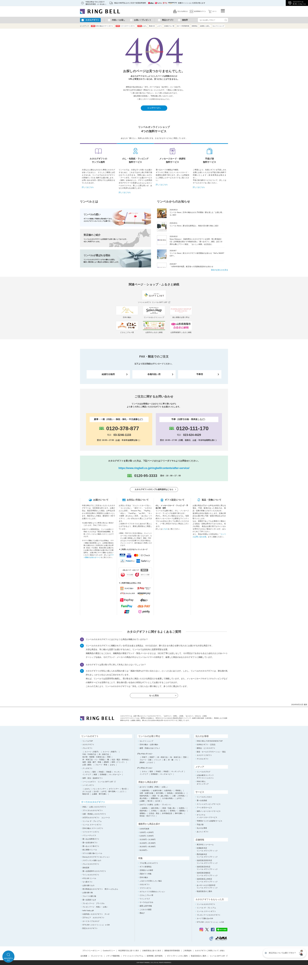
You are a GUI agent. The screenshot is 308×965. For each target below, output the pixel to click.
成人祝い (163, 811)
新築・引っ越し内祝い (160, 796)
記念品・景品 (154, 813)
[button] (301, 953)
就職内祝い (155, 798)
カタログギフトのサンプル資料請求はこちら (154, 489)
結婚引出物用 (108, 374)
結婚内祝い (146, 790)
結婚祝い (145, 808)
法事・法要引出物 (146, 793)
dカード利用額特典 (183, 26)
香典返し (178, 790)
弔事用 (199, 374)
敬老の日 (152, 26)
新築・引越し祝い (169, 808)
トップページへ (154, 108)
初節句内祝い (145, 796)
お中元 (179, 798)
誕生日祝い (155, 808)
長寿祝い (173, 811)
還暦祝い (182, 811)
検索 (225, 20)
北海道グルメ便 (169, 26)
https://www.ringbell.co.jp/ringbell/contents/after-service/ (154, 468)
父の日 (157, 801)
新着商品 (195, 26)
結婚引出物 (157, 790)
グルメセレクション (144, 754)
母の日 (149, 801)
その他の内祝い (168, 798)
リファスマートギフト (125, 26)
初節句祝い (144, 811)
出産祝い (182, 808)
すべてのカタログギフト (93, 802)
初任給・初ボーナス (147, 816)
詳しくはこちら (88, 187)
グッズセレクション (144, 768)
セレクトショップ (218, 26)
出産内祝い (168, 790)
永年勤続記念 (167, 813)
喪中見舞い (160, 793)
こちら (165, 529)
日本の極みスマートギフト (102, 26)
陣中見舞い (179, 813)
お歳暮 (142, 801)
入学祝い (154, 811)
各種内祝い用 (154, 374)
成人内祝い (144, 798)
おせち (142, 26)
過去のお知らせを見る (219, 270)
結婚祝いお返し (205, 26)
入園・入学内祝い (179, 796)
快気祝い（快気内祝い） (176, 793)
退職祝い (143, 813)
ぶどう (159, 26)
